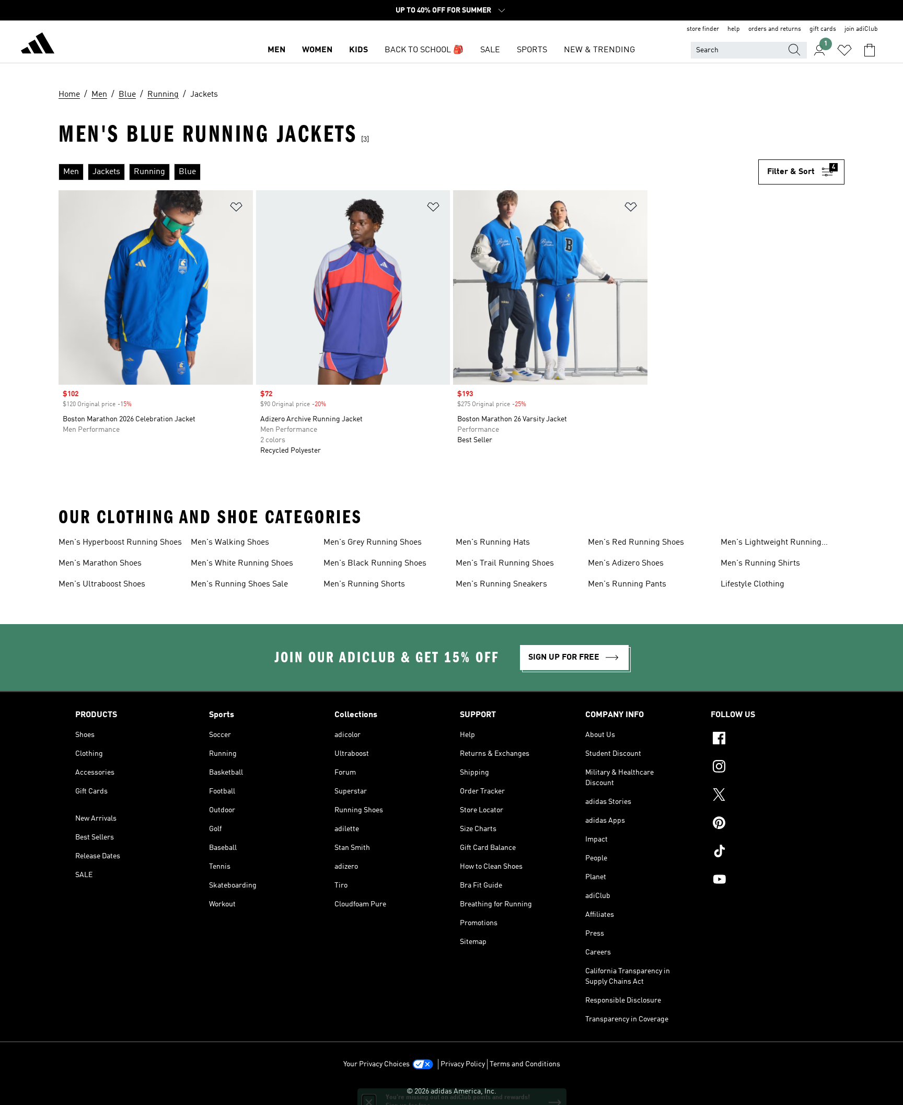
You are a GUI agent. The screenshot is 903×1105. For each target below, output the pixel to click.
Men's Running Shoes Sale (239, 584)
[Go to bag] (869, 50)
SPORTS (532, 50)
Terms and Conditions (525, 1064)
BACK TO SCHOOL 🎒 (424, 50)
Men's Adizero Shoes (626, 563)
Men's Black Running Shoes (374, 563)
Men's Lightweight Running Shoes (771, 543)
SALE (490, 50)
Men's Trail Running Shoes (505, 563)
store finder (703, 29)
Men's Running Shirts (760, 563)
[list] (408, 172)
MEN (276, 50)
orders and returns (774, 29)
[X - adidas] (769, 796)
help (733, 29)
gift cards (822, 29)
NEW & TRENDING (599, 50)
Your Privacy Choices (376, 1064)
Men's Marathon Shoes (100, 563)
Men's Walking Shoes (230, 542)
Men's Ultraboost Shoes (102, 584)
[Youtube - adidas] (769, 881)
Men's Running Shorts (364, 584)
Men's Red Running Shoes (636, 542)
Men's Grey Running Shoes (372, 542)
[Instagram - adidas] (769, 768)
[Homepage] (37, 44)
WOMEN (317, 50)
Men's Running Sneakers (501, 584)
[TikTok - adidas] (769, 852)
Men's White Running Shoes (242, 563)
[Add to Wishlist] (236, 209)
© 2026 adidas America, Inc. (451, 1091)
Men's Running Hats (493, 542)
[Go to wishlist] (844, 50)
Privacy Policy (463, 1064)
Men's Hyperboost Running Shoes (120, 542)
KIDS (358, 50)
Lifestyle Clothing (752, 584)
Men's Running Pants (627, 584)
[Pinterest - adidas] (769, 824)
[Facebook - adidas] (769, 740)
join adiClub (861, 29)
